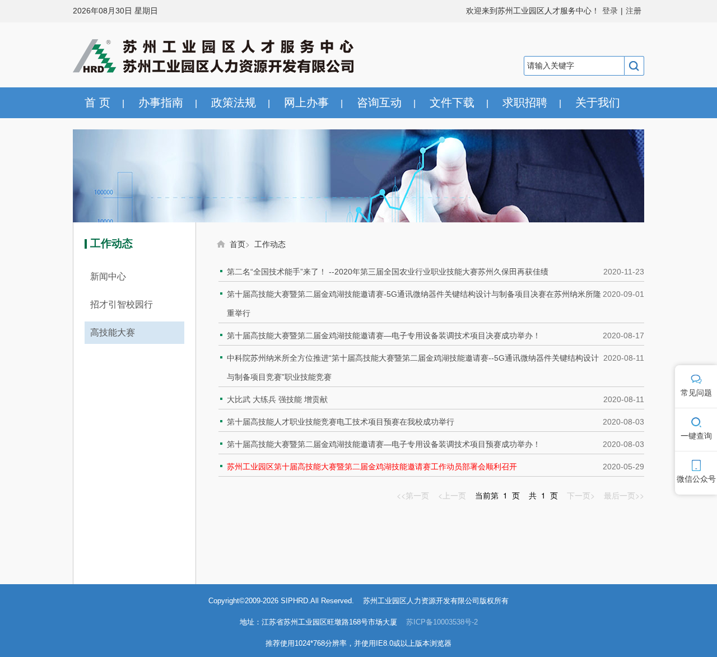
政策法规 (233, 102)
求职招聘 (524, 102)
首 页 (97, 102)
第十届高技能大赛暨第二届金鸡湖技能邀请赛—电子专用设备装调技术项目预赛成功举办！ (384, 444)
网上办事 (306, 102)
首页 (237, 243)
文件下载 (452, 102)
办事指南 (160, 102)
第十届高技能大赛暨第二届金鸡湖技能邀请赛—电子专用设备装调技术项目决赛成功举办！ (384, 335)
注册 (633, 10)
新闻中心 (108, 276)
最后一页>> (624, 495)
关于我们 (597, 102)
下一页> (581, 495)
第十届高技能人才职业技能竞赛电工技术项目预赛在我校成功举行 (340, 421)
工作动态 (270, 243)
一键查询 (696, 435)
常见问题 (696, 392)
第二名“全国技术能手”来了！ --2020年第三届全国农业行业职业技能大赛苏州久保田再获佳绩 (387, 271)
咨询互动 (379, 102)
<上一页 (452, 495)
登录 (610, 10)
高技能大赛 (112, 332)
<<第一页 (413, 495)
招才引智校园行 (121, 304)
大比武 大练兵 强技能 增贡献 (277, 399)
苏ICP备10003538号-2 (442, 622)
